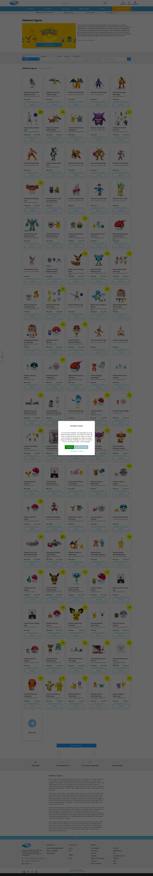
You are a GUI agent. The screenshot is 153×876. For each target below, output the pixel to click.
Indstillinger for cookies (76, 451)
